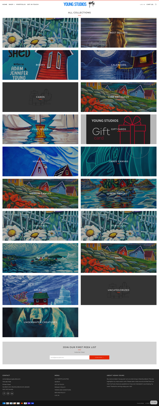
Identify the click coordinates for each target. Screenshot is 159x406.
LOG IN (57, 395)
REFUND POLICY (60, 392)
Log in (142, 4)
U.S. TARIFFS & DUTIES (62, 379)
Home (4, 4)
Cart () (150, 4)
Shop (11, 4)
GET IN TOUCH (59, 384)
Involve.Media (140, 403)
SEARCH (57, 381)
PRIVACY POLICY (60, 387)
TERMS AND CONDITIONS (63, 390)
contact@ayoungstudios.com (11, 379)
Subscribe (98, 357)
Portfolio (21, 4)
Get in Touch (33, 4)
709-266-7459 (6, 381)
